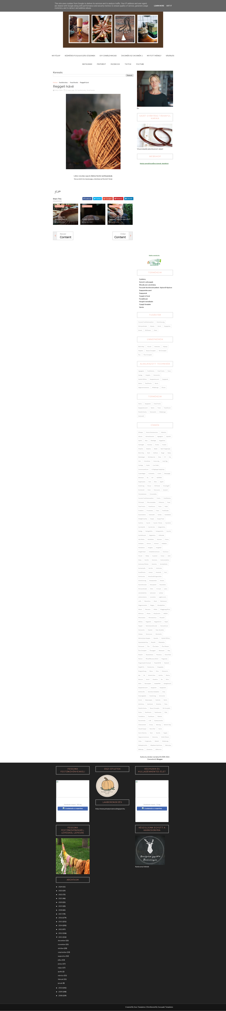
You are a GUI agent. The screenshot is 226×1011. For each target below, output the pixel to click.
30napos (140, 432)
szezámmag (152, 696)
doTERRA (159, 477)
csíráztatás (151, 473)
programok (164, 658)
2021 (60, 898)
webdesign (155, 387)
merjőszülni (157, 613)
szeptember (62, 952)
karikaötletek (163, 564)
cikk (139, 461)
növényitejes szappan (144, 638)
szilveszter (162, 696)
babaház (148, 448)
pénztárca (159, 654)
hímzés (149, 543)
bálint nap (141, 346)
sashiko (161, 675)
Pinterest (101, 64)
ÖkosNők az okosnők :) (132, 56)
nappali (140, 626)
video (139, 741)
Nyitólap (56, 56)
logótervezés (162, 597)
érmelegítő (166, 485)
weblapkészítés (142, 745)
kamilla (147, 560)
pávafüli (140, 654)
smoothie (155, 679)
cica (170, 457)
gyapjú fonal (160, 518)
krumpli (158, 588)
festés (158, 498)
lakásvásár (153, 593)
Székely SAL (141, 691)
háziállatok (151, 539)
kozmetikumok (142, 584)
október (61, 948)
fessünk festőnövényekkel (145, 322)
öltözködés (162, 642)
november (61, 944)
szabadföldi (157, 683)
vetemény (155, 737)
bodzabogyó (141, 457)
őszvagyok (153, 650)
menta (148, 613)
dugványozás (141, 481)
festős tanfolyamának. (104, 176)
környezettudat (142, 326)
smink (159, 326)
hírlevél (156, 543)
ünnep (151, 724)
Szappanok (143, 293)
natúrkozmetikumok (151, 626)
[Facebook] (63, 1007)
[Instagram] (54, 1007)
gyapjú (152, 518)
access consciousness (152, 432)
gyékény (140, 523)
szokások (157, 700)
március (61, 975)
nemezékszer (164, 626)
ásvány (157, 444)
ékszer (163, 387)
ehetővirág (141, 485)
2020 (60, 902)
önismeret (141, 646)
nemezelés (156, 375)
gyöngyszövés (159, 531)
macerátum (147, 601)
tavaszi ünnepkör (151, 350)
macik (155, 601)
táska (165, 704)
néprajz (152, 326)
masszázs (147, 609)
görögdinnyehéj (142, 518)
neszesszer (149, 634)
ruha (157, 671)
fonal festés (74, 82)
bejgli (162, 453)
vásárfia (158, 733)
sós (162, 679)
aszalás (164, 444)
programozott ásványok (144, 663)
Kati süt (151, 568)
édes (155, 481)
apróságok (141, 444)
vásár (151, 733)
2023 (60, 891)
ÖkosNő (153, 642)
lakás (165, 588)
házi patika (141, 539)
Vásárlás (170, 56)
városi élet (152, 728)
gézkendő (141, 416)
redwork (166, 663)
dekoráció (141, 477)
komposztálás (153, 580)
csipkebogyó (141, 473)
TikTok (128, 64)
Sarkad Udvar (151, 675)
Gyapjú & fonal (144, 296)
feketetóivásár (142, 494)
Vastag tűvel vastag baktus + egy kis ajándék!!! (119, 218)
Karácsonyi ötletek (143, 564)
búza (159, 457)
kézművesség (160, 322)
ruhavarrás (165, 671)
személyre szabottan (153, 691)
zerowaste (149, 749)
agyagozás (141, 371)
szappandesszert (154, 379)
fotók (166, 506)
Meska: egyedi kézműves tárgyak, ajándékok (154, 163)
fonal (168, 502)
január (60, 983)
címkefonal (147, 461)
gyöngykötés (149, 531)
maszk (140, 609)
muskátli (162, 617)
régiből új (141, 667)
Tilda (165, 712)
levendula (153, 597)
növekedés (158, 634)
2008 (60, 996)
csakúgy (140, 465)
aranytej (149, 444)
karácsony (157, 346)
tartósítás (158, 704)
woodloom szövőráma (156, 745)
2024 (60, 887)
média (155, 609)
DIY (152, 477)
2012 (60, 933)
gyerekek (168, 523)
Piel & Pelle (168, 654)
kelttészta (159, 568)
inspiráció (154, 556)
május (60, 968)
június (60, 964)
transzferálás (141, 720)
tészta (140, 712)
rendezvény (150, 667)
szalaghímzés (167, 683)
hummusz (165, 551)
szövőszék (150, 704)
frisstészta (150, 510)
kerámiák (158, 572)
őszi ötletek (165, 646)
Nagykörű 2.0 (157, 621)
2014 (60, 925)
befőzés (155, 453)
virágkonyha (148, 741)
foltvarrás (161, 502)
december (61, 940)
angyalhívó (162, 440)
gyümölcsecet (142, 535)
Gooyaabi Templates (165, 1007)
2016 (60, 918)
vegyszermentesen (143, 387)
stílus (167, 679)
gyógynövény (161, 527)
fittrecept (141, 502)
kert (165, 572)
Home (55, 82)
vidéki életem (165, 737)
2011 (60, 937)
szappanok (165, 379)
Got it (169, 6)
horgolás (147, 375)
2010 (60, 988)
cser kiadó (156, 465)
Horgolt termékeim (146, 301)
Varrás (141, 307)
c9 (165, 457)
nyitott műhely (142, 379)
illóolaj (147, 556)
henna (167, 539)
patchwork (161, 650)
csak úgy (164, 461)
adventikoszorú (149, 436)
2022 (60, 894)
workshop (168, 745)
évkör (155, 330)
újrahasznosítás (158, 720)
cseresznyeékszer (143, 469)
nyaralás (155, 638)
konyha (162, 580)
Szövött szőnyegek (146, 282)
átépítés (140, 448)
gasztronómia (142, 514)
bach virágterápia (165, 448)
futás (157, 510)
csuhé (159, 473)
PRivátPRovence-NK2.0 (152, 658)
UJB (150, 720)
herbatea (140, 543)
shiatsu (168, 675)
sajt (139, 675)
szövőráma (141, 704)
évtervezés (157, 490)
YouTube (140, 64)
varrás (156, 383)
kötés (151, 588)
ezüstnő (165, 490)
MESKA (165, 613)
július (60, 960)
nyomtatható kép (143, 642)
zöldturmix (158, 749)
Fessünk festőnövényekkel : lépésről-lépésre (155, 287)
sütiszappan (148, 683)
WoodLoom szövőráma (147, 285)
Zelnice (93, 176)
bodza (169, 453)
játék (169, 556)
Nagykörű (148, 621)
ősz (139, 354)
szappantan (167, 326)
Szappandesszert (145, 290)
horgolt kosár (142, 551)
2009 (60, 992)
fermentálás (153, 494)
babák (155, 448)
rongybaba (160, 667)
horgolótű (158, 547)
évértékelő (141, 490)
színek (140, 330)
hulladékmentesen (154, 551)
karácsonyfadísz (164, 560)
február (60, 979)
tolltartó (159, 716)
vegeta (165, 733)
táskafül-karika (142, 412)
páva (169, 650)
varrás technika (142, 733)
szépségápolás (142, 696)
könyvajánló (153, 584)
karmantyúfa (141, 568)
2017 (60, 914)
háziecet (159, 539)
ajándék (168, 436)
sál (144, 675)
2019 (60, 906)
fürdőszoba (165, 510)
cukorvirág (156, 461)
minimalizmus (152, 617)
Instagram (87, 64)
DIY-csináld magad (108, 56)
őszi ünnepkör (148, 354)
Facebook (115, 64)
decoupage (167, 473)
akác (146, 440)
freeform (140, 510)
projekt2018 (157, 663)
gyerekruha (151, 527)
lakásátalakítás (142, 593)
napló (166, 621)
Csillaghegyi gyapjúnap (158, 469)
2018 (60, 910)
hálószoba (161, 535)
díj (147, 477)
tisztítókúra (141, 716)
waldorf (157, 741)
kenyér (151, 572)
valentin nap (167, 724)
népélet (140, 350)
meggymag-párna (165, 609)
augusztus (62, 956)
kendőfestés (141, 572)
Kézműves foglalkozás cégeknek (80, 56)
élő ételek (148, 330)
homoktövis (141, 547)
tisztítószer (151, 716)
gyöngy (140, 375)
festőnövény (63, 82)
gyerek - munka (157, 523)
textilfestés (148, 383)
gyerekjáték (141, 527)
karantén (154, 564)
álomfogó (153, 440)
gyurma (169, 531)
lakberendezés (142, 597)
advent (140, 436)
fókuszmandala (151, 502)
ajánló (140, 440)
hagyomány (152, 535)
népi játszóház (160, 630)
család (148, 465)
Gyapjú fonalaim (145, 304)
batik (148, 453)
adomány (163, 432)
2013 (60, 929)
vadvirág (158, 724)
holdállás (164, 543)
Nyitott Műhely (154, 56)
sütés (139, 683)
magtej (152, 605)
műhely (140, 621)
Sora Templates (139, 1007)
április (60, 972)
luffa (139, 601)
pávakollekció (149, 654)
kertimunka (141, 576)
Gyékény (142, 279)
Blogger (159, 759)
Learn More (159, 6)
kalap (139, 560)
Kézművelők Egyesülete (154, 576)
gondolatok (168, 514)
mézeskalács (141, 617)
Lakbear (161, 593)
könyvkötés (162, 584)
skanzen (140, 679)
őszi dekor (156, 646)
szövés (140, 383)
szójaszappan (148, 700)
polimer (140, 658)
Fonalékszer (143, 299)
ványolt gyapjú (142, 728)
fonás (169, 371)
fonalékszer (167, 407)
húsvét (149, 346)
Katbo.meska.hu (154, 255)
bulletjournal (151, 457)
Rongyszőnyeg (142, 671)
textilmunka (158, 712)
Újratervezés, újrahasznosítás (61, 218)
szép (163, 691)
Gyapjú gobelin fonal (90, 219)
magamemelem (142, 605)
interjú (162, 556)
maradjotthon (161, 605)
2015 (60, 922)
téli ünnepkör (162, 350)
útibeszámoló (142, 724)
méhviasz (141, 613)
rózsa (151, 671)
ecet (150, 481)
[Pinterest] (59, 1007)
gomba (159, 514)
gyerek (148, 523)
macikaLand (163, 601)
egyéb (161, 481)
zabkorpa (140, 749)
